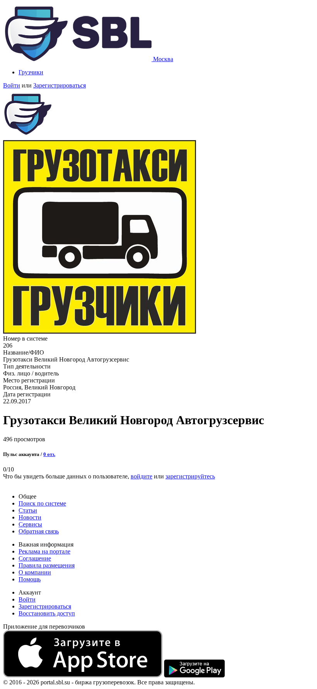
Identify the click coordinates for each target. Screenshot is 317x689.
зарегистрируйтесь (190, 476)
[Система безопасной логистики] (78, 59)
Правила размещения (47, 565)
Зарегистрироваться (59, 85)
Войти (11, 85)
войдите (141, 476)
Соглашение (35, 558)
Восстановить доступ (47, 613)
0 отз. (49, 454)
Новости (30, 517)
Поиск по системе (42, 503)
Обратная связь (39, 531)
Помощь (30, 579)
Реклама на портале (44, 551)
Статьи (28, 510)
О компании (35, 572)
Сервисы (30, 524)
